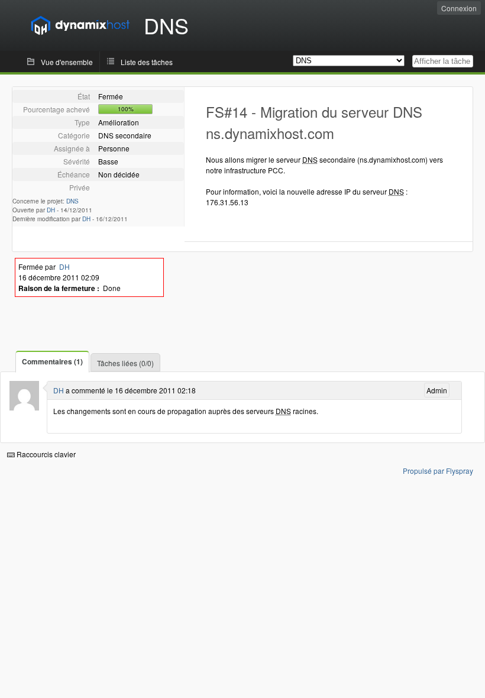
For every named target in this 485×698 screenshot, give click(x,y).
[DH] (24, 407)
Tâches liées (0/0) (125, 363)
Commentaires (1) (52, 361)
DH (51, 210)
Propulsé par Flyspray (438, 471)
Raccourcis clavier (45, 454)
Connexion (459, 8)
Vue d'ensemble (67, 62)
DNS (72, 201)
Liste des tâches (147, 62)
